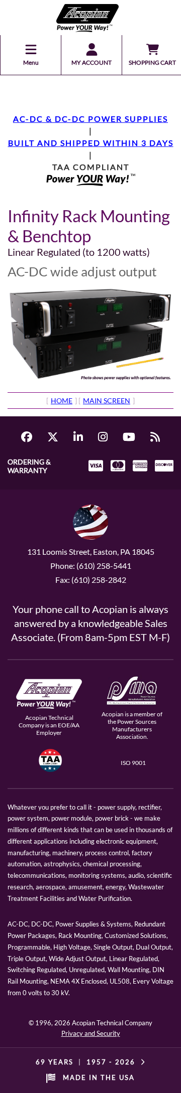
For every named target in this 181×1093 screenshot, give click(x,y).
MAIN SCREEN (106, 400)
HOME (61, 400)
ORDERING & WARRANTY (29, 466)
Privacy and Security (90, 1033)
